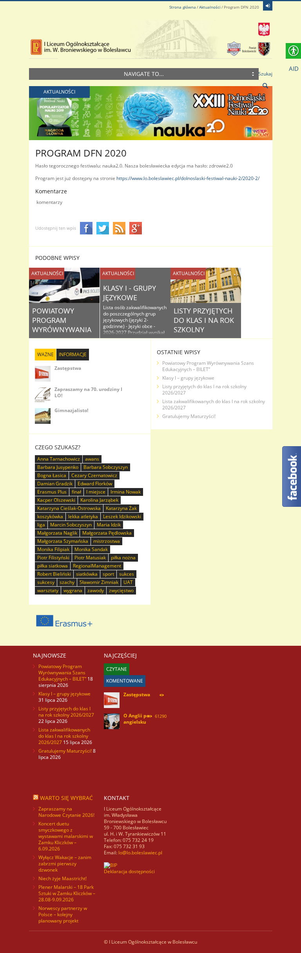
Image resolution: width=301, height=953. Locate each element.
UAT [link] (128, 582)
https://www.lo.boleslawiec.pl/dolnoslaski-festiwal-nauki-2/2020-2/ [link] (187, 178)
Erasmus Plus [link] (52, 491)
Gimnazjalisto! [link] (71, 410)
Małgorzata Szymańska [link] (62, 541)
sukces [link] (126, 574)
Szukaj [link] (265, 73)
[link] (267, 6)
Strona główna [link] (182, 7)
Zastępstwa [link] (67, 368)
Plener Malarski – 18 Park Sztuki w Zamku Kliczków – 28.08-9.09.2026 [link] (66, 893)
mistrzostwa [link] (106, 541)
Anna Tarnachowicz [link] (58, 459)
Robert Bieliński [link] (54, 574)
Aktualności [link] (210, 7)
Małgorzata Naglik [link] (57, 533)
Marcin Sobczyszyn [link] (71, 524)
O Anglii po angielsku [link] (136, 718)
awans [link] (92, 459)
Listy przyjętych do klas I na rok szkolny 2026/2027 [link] (204, 325)
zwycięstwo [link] (121, 590)
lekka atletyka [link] (83, 516)
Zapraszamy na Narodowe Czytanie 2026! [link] (66, 811)
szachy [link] (67, 582)
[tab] (45, 354)
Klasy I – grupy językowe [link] (188, 378)
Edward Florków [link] (95, 483)
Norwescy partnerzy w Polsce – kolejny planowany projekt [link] (62, 914)
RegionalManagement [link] (97, 565)
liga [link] (41, 524)
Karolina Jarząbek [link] (99, 500)
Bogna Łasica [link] (51, 475)
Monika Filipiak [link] (53, 549)
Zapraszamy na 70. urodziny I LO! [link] (88, 392)
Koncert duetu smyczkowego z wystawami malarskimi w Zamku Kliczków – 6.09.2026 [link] (65, 836)
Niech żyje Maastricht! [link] (62, 878)
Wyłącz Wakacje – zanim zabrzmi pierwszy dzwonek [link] (64, 863)
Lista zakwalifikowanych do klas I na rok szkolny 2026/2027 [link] (213, 404)
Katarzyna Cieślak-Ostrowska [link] (69, 508)
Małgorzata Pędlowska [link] (107, 533)
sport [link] (108, 574)
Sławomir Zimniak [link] (99, 582)
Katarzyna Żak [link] (121, 508)
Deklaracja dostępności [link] (129, 871)
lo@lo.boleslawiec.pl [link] (140, 852)
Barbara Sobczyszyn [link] (105, 467)
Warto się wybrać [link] (66, 798)
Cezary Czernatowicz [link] (94, 475)
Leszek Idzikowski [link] (122, 516)
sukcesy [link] (45, 582)
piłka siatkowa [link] (52, 565)
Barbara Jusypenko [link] (57, 467)
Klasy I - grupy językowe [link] (129, 292)
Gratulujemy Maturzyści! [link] (189, 416)
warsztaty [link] (47, 590)
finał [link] (76, 491)
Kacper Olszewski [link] (56, 500)
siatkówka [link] (87, 574)
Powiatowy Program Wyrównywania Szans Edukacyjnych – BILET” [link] (208, 366)
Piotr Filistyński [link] (53, 557)
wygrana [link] (72, 590)
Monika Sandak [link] (91, 549)
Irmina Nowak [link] (126, 491)
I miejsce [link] (95, 491)
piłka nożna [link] (123, 557)
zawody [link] (95, 590)
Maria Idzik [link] (109, 524)
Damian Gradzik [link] (55, 483)
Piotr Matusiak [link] (90, 557)
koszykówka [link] (50, 516)
